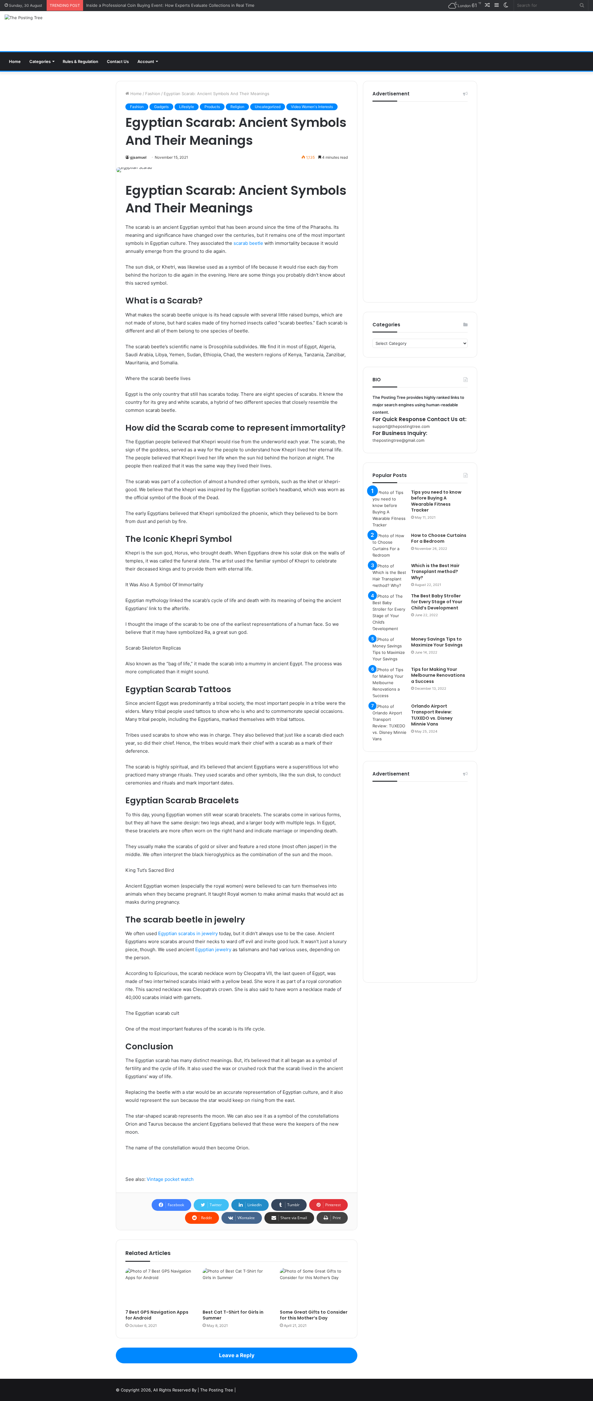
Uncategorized (267, 106)
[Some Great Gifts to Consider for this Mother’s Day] (314, 1287)
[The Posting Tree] (24, 17)
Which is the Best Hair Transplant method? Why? (435, 571)
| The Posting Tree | (217, 1389)
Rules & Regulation (80, 61)
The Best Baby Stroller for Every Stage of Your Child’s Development (436, 602)
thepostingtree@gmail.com (398, 440)
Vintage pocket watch (170, 1179)
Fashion (152, 93)
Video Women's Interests (312, 106)
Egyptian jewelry (213, 949)
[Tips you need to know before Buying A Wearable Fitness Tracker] (389, 508)
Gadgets (161, 106)
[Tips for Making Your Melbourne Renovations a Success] (389, 683)
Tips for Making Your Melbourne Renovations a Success (438, 675)
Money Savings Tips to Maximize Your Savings (437, 642)
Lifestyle (186, 106)
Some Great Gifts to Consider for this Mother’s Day (313, 1315)
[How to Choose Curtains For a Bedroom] (389, 545)
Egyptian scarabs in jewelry (188, 933)
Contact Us (118, 61)
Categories (40, 61)
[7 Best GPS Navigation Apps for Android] (159, 1287)
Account (145, 61)
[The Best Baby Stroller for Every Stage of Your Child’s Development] (389, 612)
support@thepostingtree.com (401, 426)
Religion (237, 106)
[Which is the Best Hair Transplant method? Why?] (389, 576)
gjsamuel (138, 157)
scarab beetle (248, 243)
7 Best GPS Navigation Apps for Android (156, 1315)
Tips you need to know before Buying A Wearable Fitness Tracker (436, 501)
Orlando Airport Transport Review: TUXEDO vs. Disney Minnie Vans (431, 715)
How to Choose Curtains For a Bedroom (438, 538)
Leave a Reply (236, 1355)
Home (15, 61)
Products (212, 106)
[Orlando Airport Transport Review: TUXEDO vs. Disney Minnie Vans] (389, 722)
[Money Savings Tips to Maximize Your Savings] (389, 649)
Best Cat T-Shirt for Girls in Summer (233, 1315)
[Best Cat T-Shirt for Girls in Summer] (237, 1287)
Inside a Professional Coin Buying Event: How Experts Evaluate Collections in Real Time (170, 5)
